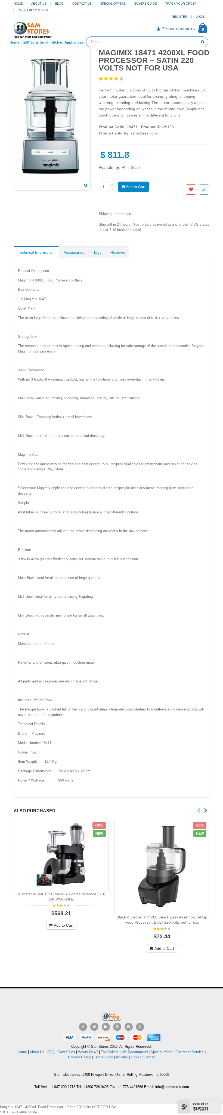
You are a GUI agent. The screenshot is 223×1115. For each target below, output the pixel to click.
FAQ (50, 1052)
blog (110, 1057)
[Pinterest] (129, 1027)
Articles (122, 1057)
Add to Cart (135, 187)
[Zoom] (86, 186)
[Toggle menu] (58, 27)
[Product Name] (61, 855)
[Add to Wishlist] (191, 189)
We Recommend (135, 1052)
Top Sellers (110, 1052)
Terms (99, 1057)
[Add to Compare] (204, 189)
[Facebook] (83, 1027)
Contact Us (82, 3)
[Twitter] (94, 1027)
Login (200, 16)
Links (135, 1057)
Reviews (117, 252)
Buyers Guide (145, 3)
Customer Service (189, 1052)
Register (179, 16)
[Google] (117, 1027)
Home (18, 3)
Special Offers (113, 3)
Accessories (74, 252)
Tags (97, 252)
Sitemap (148, 1057)
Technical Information (36, 252)
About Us (39, 3)
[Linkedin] (106, 1027)
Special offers (161, 1052)
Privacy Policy (79, 1057)
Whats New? (88, 1052)
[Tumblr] (140, 1027)
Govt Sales (66, 1052)
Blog (59, 3)
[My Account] (158, 28)
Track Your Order (181, 3)
